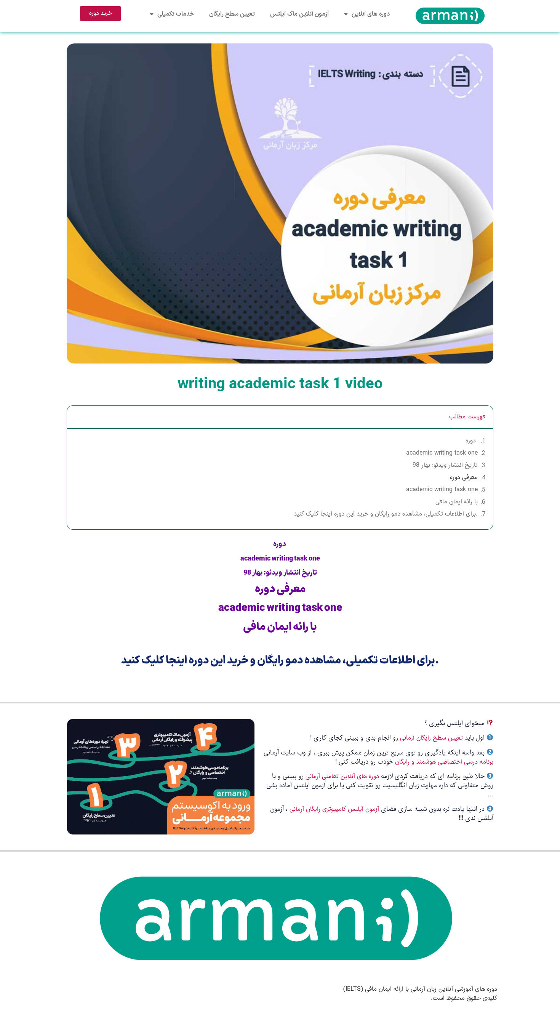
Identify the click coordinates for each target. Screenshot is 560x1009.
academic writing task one (442, 453)
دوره (472, 440)
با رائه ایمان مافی (456, 501)
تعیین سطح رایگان (232, 14)
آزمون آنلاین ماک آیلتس (299, 14)
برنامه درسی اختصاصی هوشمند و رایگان (444, 762)
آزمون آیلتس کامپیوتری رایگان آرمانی (335, 809)
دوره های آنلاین (371, 14)
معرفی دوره (464, 477)
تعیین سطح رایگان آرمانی (431, 738)
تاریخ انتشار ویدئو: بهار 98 (445, 465)
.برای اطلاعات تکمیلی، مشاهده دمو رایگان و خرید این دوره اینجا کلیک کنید (386, 514)
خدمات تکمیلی (175, 14)
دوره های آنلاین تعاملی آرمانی (342, 776)
